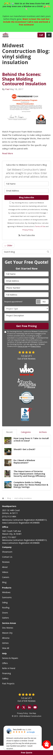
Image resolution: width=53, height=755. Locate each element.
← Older (8, 245)
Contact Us (7, 557)
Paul (7, 89)
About (5, 567)
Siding (4, 602)
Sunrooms (7, 597)
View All (5, 648)
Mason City (7, 632)
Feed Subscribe (27, 235)
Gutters (5, 617)
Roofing (5, 607)
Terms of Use (40, 226)
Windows (6, 592)
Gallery (5, 678)
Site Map (32, 713)
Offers (5, 663)
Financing (6, 673)
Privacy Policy (27, 230)
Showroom (7, 551)
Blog (4, 582)
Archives (43, 432)
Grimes (5, 643)
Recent (9, 432)
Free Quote (26, 752)
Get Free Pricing (26, 326)
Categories (26, 432)
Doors (5, 612)
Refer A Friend (8, 668)
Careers (5, 577)
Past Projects (8, 683)
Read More (7, 153)
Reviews (6, 562)
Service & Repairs (10, 658)
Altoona (5, 638)
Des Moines (7, 627)
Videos (5, 572)
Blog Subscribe (26, 197)
